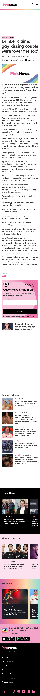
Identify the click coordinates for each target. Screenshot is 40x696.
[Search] (33, 4)
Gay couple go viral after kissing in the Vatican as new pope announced (26, 445)
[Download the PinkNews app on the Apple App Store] (8, 639)
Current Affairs (8, 37)
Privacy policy (8, 682)
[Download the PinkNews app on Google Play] (23, 639)
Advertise (6, 669)
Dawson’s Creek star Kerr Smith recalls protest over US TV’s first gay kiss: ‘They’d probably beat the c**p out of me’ (26, 419)
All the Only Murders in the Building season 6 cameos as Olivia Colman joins (14, 521)
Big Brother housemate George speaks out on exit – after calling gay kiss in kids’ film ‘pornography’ (26, 432)
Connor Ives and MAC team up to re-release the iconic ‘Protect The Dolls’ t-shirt (14, 567)
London (4, 275)
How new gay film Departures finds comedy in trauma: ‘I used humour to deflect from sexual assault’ (26, 460)
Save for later (18, 60)
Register (20, 311)
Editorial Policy (8, 661)
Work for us (6, 674)
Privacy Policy (29, 316)
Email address (11, 299)
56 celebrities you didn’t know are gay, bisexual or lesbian (25, 327)
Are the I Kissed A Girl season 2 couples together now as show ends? (26, 403)
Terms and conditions (11, 678)
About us (5, 657)
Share (6, 60)
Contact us (6, 665)
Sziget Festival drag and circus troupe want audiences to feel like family (15, 612)
